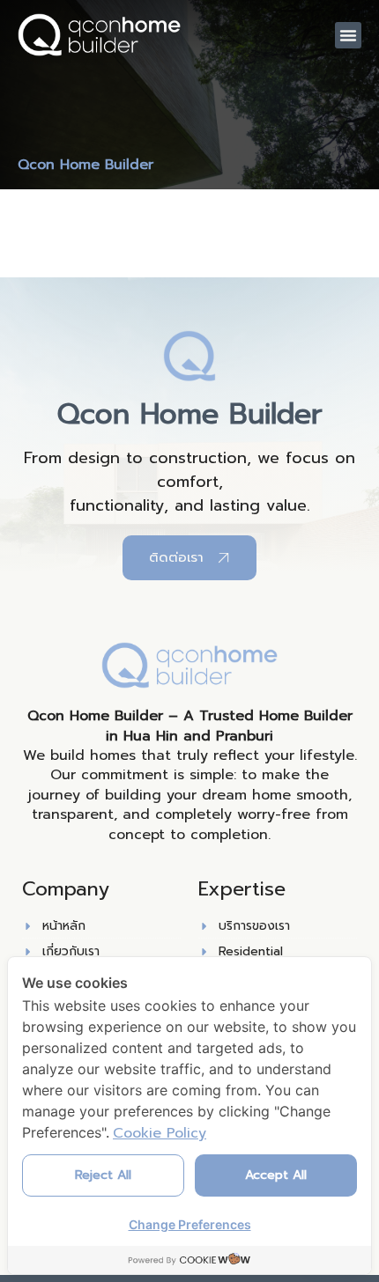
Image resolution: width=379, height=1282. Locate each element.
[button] (348, 35)
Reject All (103, 1175)
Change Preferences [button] (190, 1224)
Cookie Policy (159, 1133)
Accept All (276, 1175)
